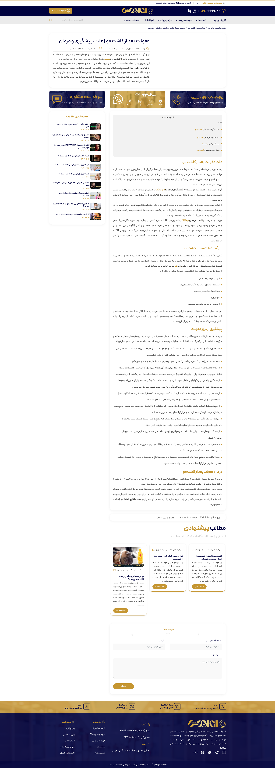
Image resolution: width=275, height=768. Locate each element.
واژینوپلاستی (69, 734)
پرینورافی (70, 728)
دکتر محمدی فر (132, 49)
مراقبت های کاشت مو (196, 28)
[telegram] (217, 753)
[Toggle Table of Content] (220, 123)
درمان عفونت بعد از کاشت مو (208, 150)
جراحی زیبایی (166, 20)
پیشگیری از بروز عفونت (210, 143)
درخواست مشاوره (59, 10)
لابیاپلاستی (70, 741)
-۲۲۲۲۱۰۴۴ (211, 11)
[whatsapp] (195, 753)
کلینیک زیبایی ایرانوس (217, 28)
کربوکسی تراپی (98, 741)
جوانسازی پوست (185, 20)
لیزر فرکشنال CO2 (97, 734)
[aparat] (189, 12)
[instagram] (194, 12)
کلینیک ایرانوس (219, 20)
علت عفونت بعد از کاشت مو (207, 129)
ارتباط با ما (149, 20)
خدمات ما (202, 20)
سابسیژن (101, 747)
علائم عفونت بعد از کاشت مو (208, 137)
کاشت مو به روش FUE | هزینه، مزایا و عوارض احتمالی (189, 3)
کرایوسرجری (100, 753)
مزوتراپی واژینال (67, 747)
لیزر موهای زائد (98, 728)
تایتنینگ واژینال (67, 753)
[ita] (202, 753)
